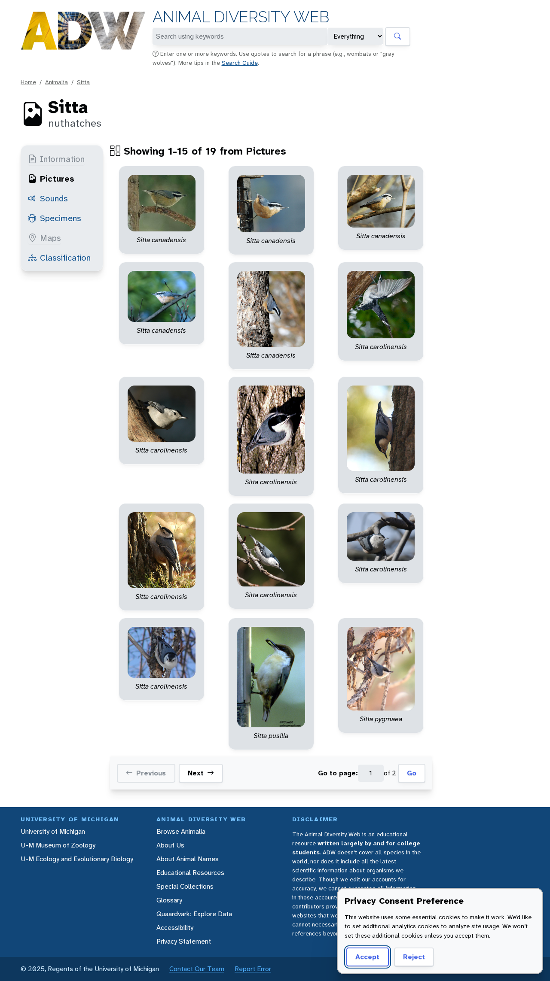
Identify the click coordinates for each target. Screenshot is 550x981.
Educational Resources (190, 872)
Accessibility (174, 927)
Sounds (54, 198)
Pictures (57, 178)
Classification (65, 257)
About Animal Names (187, 858)
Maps (50, 237)
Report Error (253, 968)
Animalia (56, 82)
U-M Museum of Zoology (58, 845)
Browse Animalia (180, 831)
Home (28, 82)
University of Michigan (53, 831)
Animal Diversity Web (241, 17)
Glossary (169, 900)
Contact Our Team (196, 968)
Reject (414, 956)
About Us (170, 845)
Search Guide (240, 63)
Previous (151, 773)
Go (411, 773)
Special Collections (185, 886)
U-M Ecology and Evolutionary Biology (77, 858)
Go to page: (338, 773)
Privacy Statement (183, 941)
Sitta (83, 82)
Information (62, 158)
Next (196, 773)
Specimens (60, 218)
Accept (367, 956)
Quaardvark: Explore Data (194, 913)
